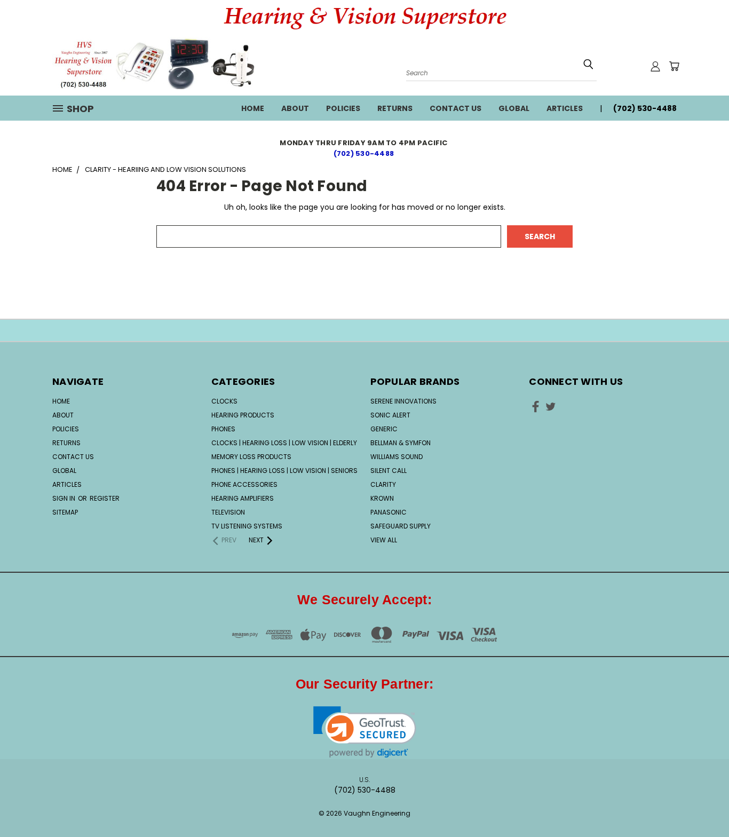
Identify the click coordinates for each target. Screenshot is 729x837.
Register (105, 498)
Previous (701, 796)
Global (513, 108)
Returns (395, 108)
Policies (343, 108)
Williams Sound (396, 456)
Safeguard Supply (400, 526)
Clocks (224, 401)
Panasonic (388, 512)
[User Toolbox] (655, 66)
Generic (384, 428)
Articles (564, 108)
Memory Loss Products (251, 456)
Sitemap (65, 512)
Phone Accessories (244, 484)
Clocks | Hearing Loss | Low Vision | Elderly (284, 442)
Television (228, 512)
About (295, 108)
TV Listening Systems (246, 526)
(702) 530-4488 (365, 153)
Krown (382, 498)
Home (252, 108)
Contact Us (455, 108)
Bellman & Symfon (400, 442)
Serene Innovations (403, 401)
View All (383, 539)
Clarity (383, 484)
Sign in (64, 498)
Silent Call (388, 470)
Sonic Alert (390, 415)
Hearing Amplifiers (242, 498)
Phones (223, 428)
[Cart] (674, 66)
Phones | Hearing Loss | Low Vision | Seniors (284, 470)
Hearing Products (242, 415)
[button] (364, 732)
